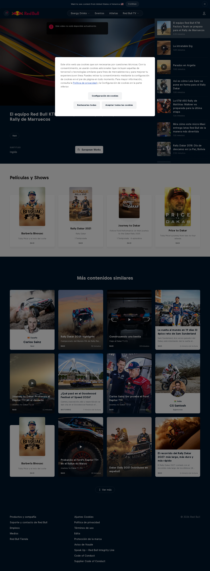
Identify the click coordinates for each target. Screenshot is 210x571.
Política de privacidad (85, 83)
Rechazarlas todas (86, 105)
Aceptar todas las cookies (119, 105)
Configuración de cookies (105, 96)
